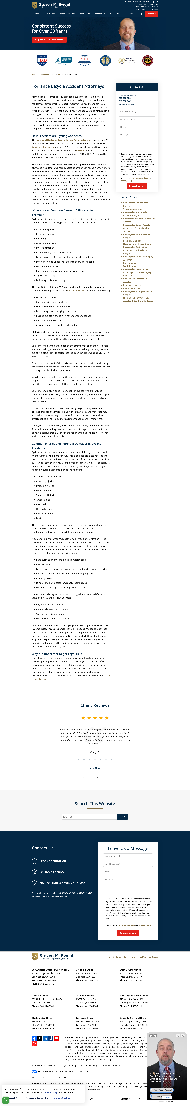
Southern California (43, 146)
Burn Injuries (129, 263)
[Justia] (50, 1038)
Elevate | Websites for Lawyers (139, 1099)
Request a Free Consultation (49, 39)
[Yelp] (34, 1043)
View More (95, 768)
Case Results (84, 14)
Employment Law (131, 288)
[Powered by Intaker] (171, 1101)
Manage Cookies (83, 1071)
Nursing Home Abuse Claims (137, 244)
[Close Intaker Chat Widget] (183, 1035)
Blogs (140, 14)
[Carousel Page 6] (106, 759)
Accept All (13, 1098)
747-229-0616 (91, 980)
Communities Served (47, 74)
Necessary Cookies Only (37, 1098)
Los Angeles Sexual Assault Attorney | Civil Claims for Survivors (136, 228)
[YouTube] (56, 1038)
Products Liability (132, 285)
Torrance (60, 74)
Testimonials (99, 14)
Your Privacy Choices (48, 1071)
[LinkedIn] (45, 1038)
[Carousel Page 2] (84, 759)
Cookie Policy (66, 1071)
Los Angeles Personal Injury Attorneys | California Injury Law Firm (137, 272)
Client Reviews (95, 705)
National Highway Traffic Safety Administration (63, 139)
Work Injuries (129, 266)
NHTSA (80, 150)
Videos (119, 14)
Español (130, 14)
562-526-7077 (135, 1028)
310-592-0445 (152, 7)
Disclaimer (117, 957)
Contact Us (151, 14)
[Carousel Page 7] (111, 759)
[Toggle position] (178, 1035)
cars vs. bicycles (76, 290)
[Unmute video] (151, 1035)
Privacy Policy (126, 181)
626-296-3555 (152, 9)
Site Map (142, 957)
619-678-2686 (47, 1028)
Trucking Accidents (132, 209)
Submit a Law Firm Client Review (95, 778)
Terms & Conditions (140, 178)
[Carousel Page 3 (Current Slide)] (89, 759)
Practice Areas (128, 197)
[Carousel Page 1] (78, 759)
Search (122, 817)
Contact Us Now (137, 186)
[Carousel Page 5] (100, 759)
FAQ (110, 14)
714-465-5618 (135, 1006)
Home (36, 14)
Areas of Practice (67, 14)
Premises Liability (132, 240)
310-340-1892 (91, 1028)
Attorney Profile (49, 14)
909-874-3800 (47, 1006)
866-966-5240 (152, 4)
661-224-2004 (91, 1006)
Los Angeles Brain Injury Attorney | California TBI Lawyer (135, 250)
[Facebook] (34, 1038)
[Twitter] (39, 1038)
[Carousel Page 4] (95, 759)
